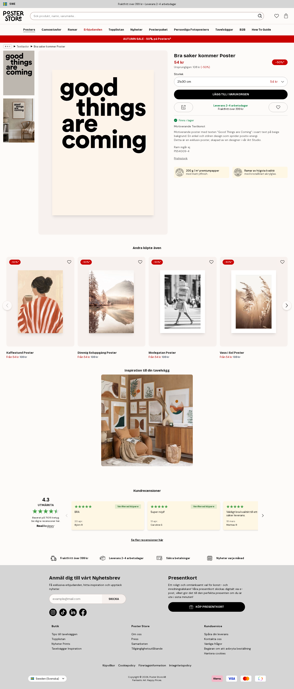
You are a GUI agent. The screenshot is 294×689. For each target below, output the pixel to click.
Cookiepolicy (126, 665)
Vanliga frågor (213, 644)
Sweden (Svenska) (47, 678)
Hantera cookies (215, 653)
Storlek (178, 74)
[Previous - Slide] (7, 305)
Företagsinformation (152, 665)
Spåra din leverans (216, 634)
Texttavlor (23, 46)
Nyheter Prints (61, 644)
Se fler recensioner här (147, 540)
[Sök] (260, 16)
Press (134, 639)
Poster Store (156, 677)
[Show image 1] (18, 73)
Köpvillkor (109, 665)
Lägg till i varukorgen (231, 94)
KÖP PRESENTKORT (210, 607)
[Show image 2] (18, 120)
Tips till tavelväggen (64, 634)
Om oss (136, 634)
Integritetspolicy (180, 665)
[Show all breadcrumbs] (7, 46)
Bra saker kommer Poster (49, 46)
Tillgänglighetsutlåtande (147, 648)
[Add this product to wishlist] (278, 107)
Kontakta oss (213, 639)
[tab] (276, 16)
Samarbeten (139, 644)
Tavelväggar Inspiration (67, 648)
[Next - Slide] (287, 305)
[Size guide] (183, 107)
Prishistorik (181, 158)
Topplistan (58, 639)
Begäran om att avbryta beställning (227, 648)
